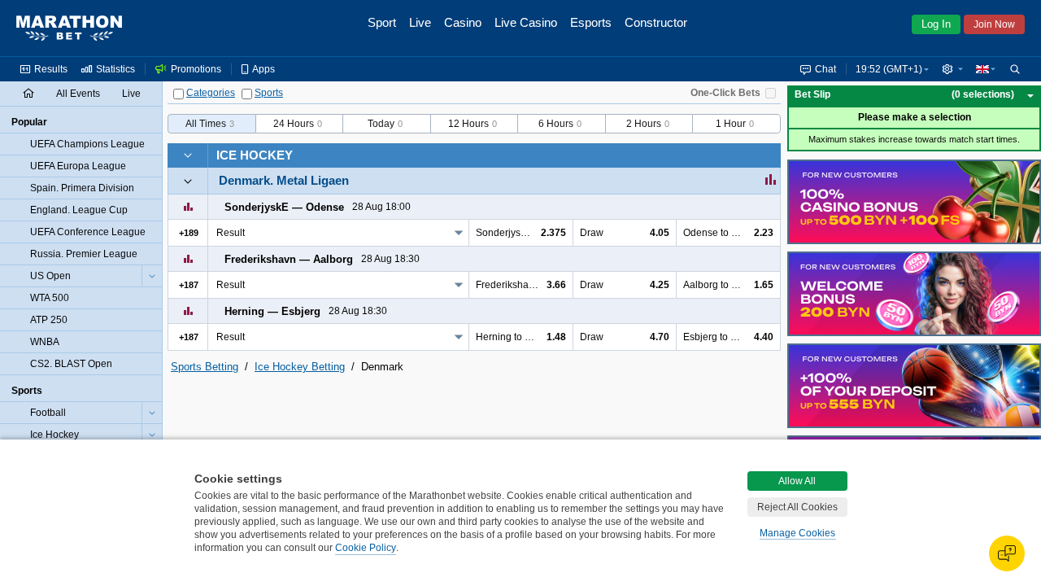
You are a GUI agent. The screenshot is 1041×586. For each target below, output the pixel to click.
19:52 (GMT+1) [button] (889, 69)
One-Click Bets (725, 92)
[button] (952, 69)
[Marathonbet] (69, 28)
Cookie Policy (365, 547)
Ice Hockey (254, 155)
